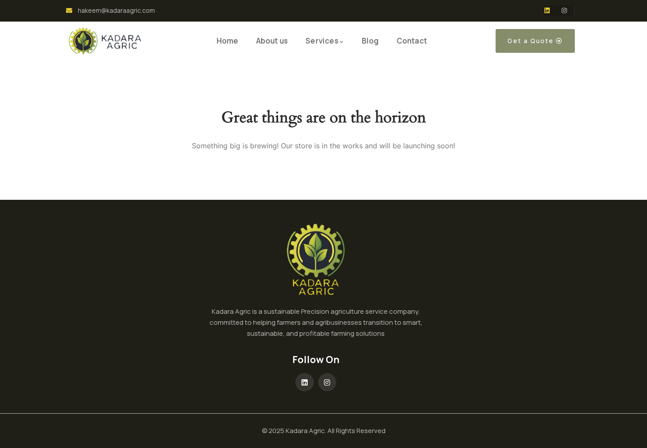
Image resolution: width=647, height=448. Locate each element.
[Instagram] (564, 10)
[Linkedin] (547, 10)
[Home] (105, 41)
